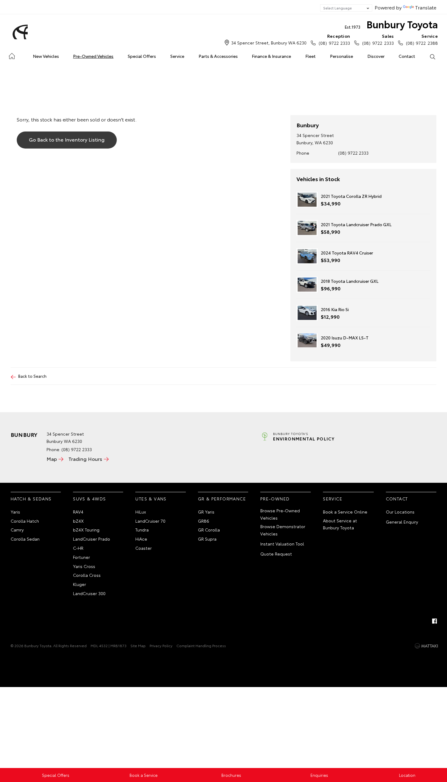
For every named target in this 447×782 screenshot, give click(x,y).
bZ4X (78, 521)
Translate (425, 7)
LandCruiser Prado (91, 539)
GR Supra (207, 539)
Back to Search (32, 376)
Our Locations (400, 512)
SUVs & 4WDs (89, 499)
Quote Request (276, 554)
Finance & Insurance (271, 56)
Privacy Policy (161, 645)
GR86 (203, 521)
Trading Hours (85, 458)
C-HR (78, 548)
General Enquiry (402, 522)
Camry (17, 530)
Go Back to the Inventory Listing (67, 139)
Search (432, 56)
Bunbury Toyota (391, 24)
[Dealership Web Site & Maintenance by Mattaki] (426, 646)
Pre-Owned (275, 499)
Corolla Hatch (25, 521)
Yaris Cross (84, 566)
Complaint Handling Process (201, 645)
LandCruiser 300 (89, 593)
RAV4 (78, 512)
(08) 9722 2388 (422, 39)
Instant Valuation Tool (282, 544)
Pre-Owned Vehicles (93, 56)
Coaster (143, 548)
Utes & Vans (150, 499)
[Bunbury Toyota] (19, 32)
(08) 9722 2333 (334, 39)
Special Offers (142, 56)
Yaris (15, 512)
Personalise (341, 56)
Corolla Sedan (25, 539)
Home (12, 55)
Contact (407, 56)
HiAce (141, 539)
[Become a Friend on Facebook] (434, 621)
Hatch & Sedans (31, 499)
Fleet (310, 56)
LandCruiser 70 (150, 521)
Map (52, 458)
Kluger (79, 584)
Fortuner (81, 557)
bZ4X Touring (86, 530)
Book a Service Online (345, 512)
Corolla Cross (87, 575)
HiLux (140, 512)
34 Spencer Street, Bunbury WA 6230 (269, 43)
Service (177, 56)
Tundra (142, 530)
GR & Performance (222, 499)
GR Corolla (209, 530)
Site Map (138, 645)
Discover (376, 56)
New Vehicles (46, 56)
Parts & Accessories (218, 56)
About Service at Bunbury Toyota (340, 524)
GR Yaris (206, 512)
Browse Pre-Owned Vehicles (280, 514)
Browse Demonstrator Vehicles (282, 530)
